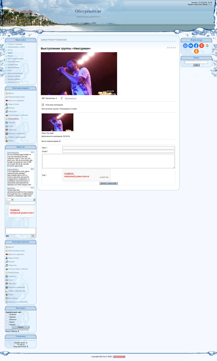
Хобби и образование (16, 137)
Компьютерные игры (16, 97)
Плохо (11, 322)
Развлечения (13, 119)
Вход (98, 16)
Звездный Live (70, 98)
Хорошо (12, 317)
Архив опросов (22, 329)
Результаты (10, 329)
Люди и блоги (13, 104)
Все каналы (13, 298)
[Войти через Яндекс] (201, 45)
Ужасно (12, 325)
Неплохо (12, 319)
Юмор (10, 141)
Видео (51, 39)
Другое (11, 93)
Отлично (12, 314)
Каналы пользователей (17, 302)
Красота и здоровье (16, 100)
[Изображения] (57, 122)
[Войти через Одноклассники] (196, 51)
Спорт (10, 126)
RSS (210, 4)
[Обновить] (34, 199)
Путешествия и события (18, 115)
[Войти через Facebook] (196, 45)
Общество (12, 111)
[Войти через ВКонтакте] (190, 45)
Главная (79, 16)
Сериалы (12, 122)
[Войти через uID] (185, 45)
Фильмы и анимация (16, 133)
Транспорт (12, 130)
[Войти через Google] (207, 45)
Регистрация (89, 16)
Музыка (11, 108)
